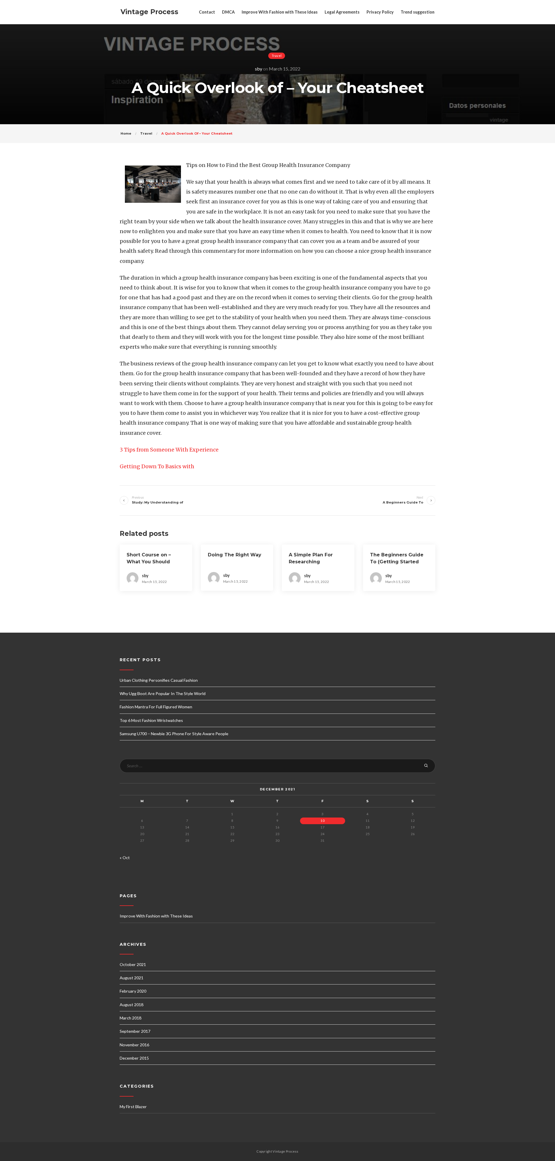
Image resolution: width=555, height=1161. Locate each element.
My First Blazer (133, 1106)
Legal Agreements (342, 12)
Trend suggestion (417, 12)
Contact (207, 12)
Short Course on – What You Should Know (149, 561)
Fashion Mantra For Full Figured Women (156, 706)
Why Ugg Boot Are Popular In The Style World (163, 693)
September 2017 (135, 1031)
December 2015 (134, 1058)
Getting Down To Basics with (157, 466)
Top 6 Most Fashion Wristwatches (151, 720)
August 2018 (131, 1004)
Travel (277, 55)
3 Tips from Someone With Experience (169, 449)
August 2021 (131, 977)
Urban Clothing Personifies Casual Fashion (159, 680)
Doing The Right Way (234, 555)
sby (258, 68)
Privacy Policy (380, 12)
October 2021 (133, 964)
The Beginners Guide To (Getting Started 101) (396, 561)
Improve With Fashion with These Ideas (280, 12)
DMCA (228, 12)
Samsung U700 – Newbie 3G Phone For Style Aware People (174, 733)
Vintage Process (149, 12)
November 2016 (134, 1044)
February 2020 (133, 991)
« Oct (125, 857)
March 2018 (130, 1017)
